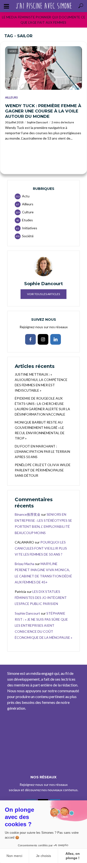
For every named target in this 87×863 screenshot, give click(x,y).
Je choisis (43, 856)
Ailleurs (11, 97)
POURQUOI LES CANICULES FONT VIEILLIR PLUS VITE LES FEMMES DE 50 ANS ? (41, 548)
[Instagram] (43, 339)
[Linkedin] (55, 339)
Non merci (14, 856)
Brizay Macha (24, 564)
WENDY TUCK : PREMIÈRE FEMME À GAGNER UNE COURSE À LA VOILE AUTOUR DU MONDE (43, 111)
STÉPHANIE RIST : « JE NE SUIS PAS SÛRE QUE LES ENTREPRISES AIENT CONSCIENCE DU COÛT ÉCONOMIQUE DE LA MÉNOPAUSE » (43, 625)
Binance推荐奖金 (27, 514)
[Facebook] (30, 339)
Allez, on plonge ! (72, 856)
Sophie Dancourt (37, 122)
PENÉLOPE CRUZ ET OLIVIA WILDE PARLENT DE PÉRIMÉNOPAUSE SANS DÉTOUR (43, 470)
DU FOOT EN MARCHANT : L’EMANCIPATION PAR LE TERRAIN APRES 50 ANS (42, 451)
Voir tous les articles (43, 294)
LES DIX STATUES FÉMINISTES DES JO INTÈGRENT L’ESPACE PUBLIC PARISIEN (41, 597)
